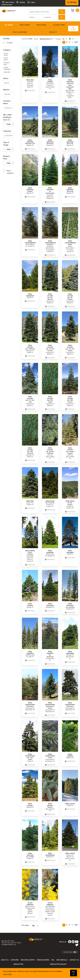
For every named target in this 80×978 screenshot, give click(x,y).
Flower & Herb (59, 25)
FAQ (52, 960)
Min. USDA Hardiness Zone (7, 117)
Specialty (53, 32)
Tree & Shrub (24, 25)
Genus (5, 78)
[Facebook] (69, 942)
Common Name (6, 102)
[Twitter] (76, 945)
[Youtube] (76, 942)
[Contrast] (75, 952)
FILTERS (6, 39)
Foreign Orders (43, 960)
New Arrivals (61, 960)
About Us (5, 960)
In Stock (10, 43)
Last (76, 42)
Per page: (25, 925)
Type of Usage (6, 143)
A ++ (70, 952)
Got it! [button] (73, 973)
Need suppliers (10, 172)
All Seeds (9, 25)
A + (67, 952)
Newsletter (18, 964)
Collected (7, 131)
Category (7, 50)
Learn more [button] (7, 974)
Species (6, 90)
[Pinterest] (73, 942)
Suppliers (15, 960)
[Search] (61, 11)
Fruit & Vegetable (20, 32)
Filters (73, 29)
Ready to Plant (6, 157)
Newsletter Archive (58, 964)
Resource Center (27, 960)
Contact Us (74, 960)
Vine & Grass (41, 25)
